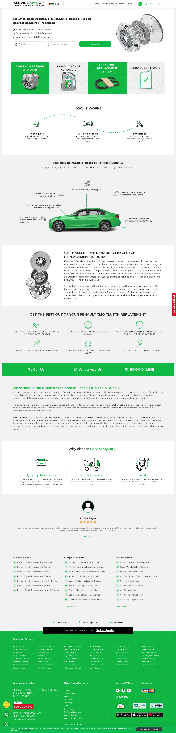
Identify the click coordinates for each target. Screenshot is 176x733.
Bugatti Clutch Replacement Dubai (84, 590)
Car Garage (69, 703)
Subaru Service (147, 665)
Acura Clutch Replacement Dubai (84, 562)
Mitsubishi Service (97, 662)
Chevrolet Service (71, 649)
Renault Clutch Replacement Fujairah (34, 576)
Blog (66, 706)
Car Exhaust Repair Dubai (131, 585)
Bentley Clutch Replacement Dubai (85, 581)
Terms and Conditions (73, 724)
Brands (131, 4)
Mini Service (69, 662)
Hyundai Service (19, 656)
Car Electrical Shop (128, 590)
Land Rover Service (21, 659)
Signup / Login (154, 4)
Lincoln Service (70, 659)
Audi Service (95, 646)
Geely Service (70, 652)
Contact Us (68, 700)
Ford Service (43, 652)
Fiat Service (18, 652)
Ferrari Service (147, 649)
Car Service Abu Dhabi (73, 718)
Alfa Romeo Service (46, 646)
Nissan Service (122, 662)
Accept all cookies (149, 729)
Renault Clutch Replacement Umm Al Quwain (38, 590)
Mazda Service (122, 659)
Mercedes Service (20, 662)
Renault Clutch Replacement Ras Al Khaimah (37, 581)
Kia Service (120, 656)
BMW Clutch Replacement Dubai (84, 585)
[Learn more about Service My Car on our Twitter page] (118, 691)
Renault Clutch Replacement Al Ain (33, 572)
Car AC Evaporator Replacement (134, 562)
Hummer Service (148, 652)
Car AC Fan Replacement (131, 599)
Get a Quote (105, 630)
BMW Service (147, 646)
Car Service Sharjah (72, 715)
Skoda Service (122, 665)
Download (68, 709)
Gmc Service (95, 652)
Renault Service (70, 665)
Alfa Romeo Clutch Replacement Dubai (86, 567)
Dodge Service (122, 649)
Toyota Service (44, 668)
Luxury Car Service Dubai (131, 572)
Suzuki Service (19, 668)
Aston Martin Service (72, 646)
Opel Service (146, 662)
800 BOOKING (23, 706)
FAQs (66, 696)
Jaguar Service (70, 656)
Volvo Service (95, 668)
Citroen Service (96, 649)
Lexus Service (44, 659)
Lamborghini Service (150, 656)
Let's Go (95, 44)
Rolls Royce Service (98, 665)
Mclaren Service (148, 659)
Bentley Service (122, 646)
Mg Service (43, 662)
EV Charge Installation (73, 712)
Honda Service (122, 652)
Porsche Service (45, 665)
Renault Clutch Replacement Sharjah (34, 585)
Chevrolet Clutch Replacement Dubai (85, 599)
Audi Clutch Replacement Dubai (83, 576)
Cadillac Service (45, 649)
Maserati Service (97, 659)
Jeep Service (95, 656)
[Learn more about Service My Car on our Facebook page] (123, 691)
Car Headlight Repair (129, 581)
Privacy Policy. (25, 731)
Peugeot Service (20, 665)
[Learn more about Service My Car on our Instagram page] (129, 691)
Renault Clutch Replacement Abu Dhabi (35, 562)
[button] (84, 536)
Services (120, 4)
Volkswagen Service (72, 668)
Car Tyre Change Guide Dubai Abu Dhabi (138, 576)
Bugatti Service (19, 649)
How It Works (108, 4)
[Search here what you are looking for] (140, 4)
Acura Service (18, 646)
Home (97, 4)
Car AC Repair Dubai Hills (131, 595)
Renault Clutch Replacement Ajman (33, 567)
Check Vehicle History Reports (134, 567)
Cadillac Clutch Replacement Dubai (84, 595)
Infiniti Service (44, 656)
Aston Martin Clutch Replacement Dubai (87, 572)
